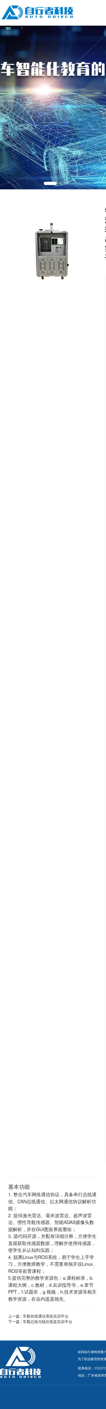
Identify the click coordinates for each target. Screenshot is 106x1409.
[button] (50, 183)
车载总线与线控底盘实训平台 (47, 1321)
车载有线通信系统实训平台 (45, 1316)
